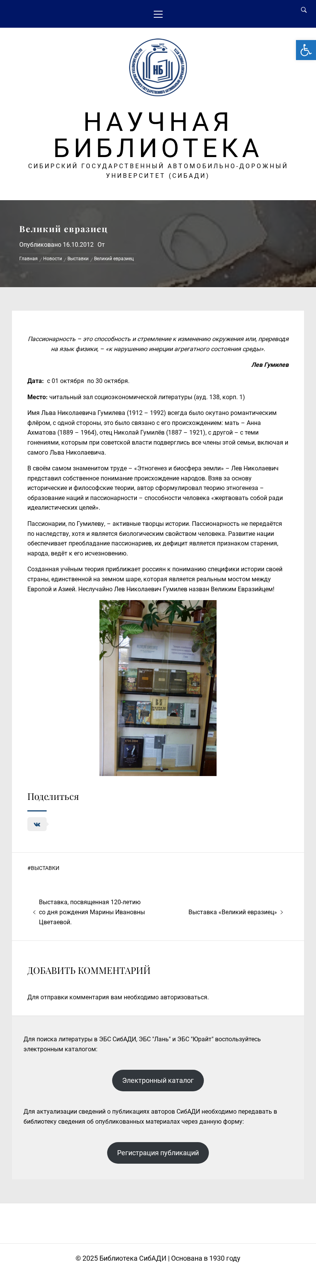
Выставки (45, 868)
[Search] (303, 10)
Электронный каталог (158, 1080)
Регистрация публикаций (158, 1153)
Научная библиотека (158, 135)
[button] (306, 50)
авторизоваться (183, 997)
